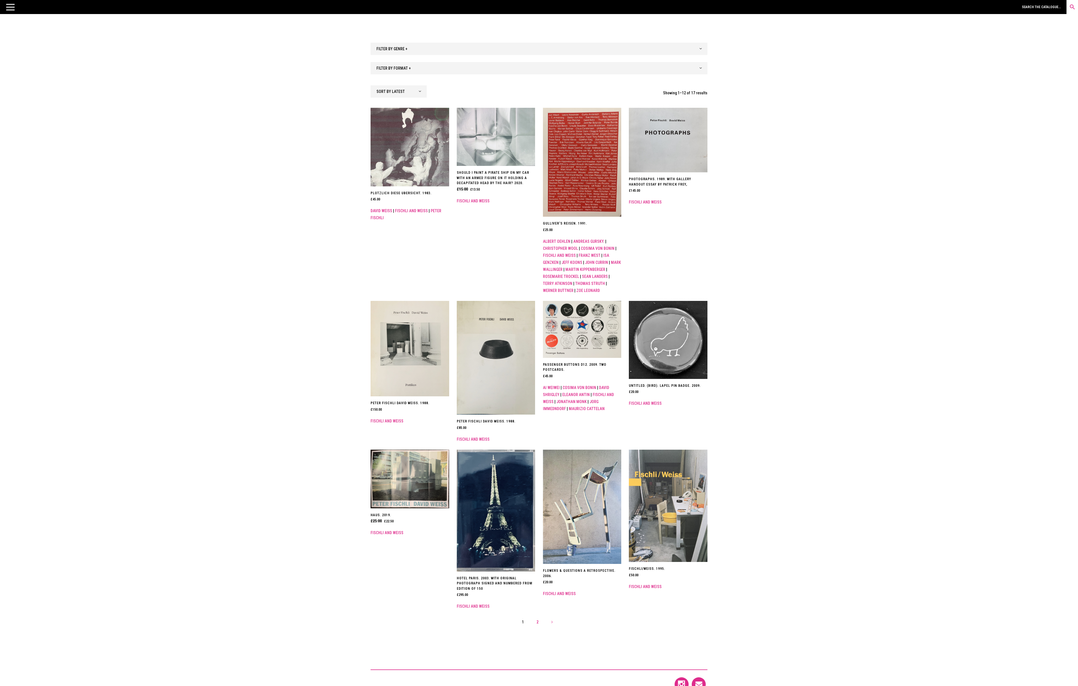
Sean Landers (595, 276)
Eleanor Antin (576, 394)
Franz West (589, 255)
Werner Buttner (558, 290)
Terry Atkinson (557, 283)
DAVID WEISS (381, 211)
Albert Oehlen (556, 241)
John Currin (596, 262)
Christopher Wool (560, 248)
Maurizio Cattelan (587, 408)
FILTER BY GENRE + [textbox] (391, 49)
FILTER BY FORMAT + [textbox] (393, 68)
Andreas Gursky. (588, 241)
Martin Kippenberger (585, 269)
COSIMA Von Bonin (598, 248)
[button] (10, 7)
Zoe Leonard (588, 290)
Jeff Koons (571, 262)
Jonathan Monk (571, 401)
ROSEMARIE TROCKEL (561, 276)
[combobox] (539, 49)
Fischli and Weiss (411, 211)
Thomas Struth (590, 283)
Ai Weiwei (551, 387)
